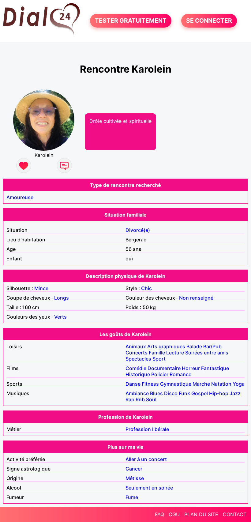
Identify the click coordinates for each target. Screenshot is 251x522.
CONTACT (234, 514)
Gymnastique (175, 384)
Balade (194, 346)
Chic (146, 288)
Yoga (239, 384)
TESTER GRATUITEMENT (131, 21)
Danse (133, 384)
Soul (151, 399)
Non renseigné (196, 298)
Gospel (199, 393)
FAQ (159, 514)
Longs (61, 298)
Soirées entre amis (206, 353)
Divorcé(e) (138, 230)
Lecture (175, 353)
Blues (156, 393)
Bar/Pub (212, 346)
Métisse (135, 478)
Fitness (150, 384)
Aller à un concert (146, 459)
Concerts (137, 353)
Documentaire (164, 368)
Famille (157, 353)
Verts (60, 317)
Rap (130, 399)
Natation (221, 384)
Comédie (136, 368)
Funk (184, 393)
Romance (180, 374)
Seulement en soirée (149, 488)
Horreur (191, 368)
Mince (41, 288)
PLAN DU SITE (201, 514)
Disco (171, 393)
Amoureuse (19, 197)
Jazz (235, 393)
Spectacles (138, 359)
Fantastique (215, 368)
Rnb (140, 399)
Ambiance (137, 393)
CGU (174, 514)
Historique (138, 374)
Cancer (134, 469)
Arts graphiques (166, 346)
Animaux (136, 346)
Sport (159, 359)
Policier (159, 374)
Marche (201, 384)
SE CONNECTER (209, 21)
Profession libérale (147, 429)
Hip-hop (218, 393)
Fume (132, 497)
